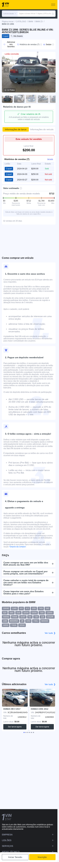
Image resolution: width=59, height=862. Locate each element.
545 (47, 608)
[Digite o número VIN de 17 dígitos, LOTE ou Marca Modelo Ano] (53, 13)
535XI (34, 613)
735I (42, 613)
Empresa (7, 834)
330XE (6, 608)
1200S (49, 613)
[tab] (24, 732)
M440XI (44, 621)
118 (42, 617)
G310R (50, 617)
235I (34, 608)
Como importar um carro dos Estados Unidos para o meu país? (23, 592)
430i (11, 613)
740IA (13, 625)
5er (29, 617)
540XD (6, 617)
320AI (22, 625)
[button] (10, 13)
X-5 (27, 608)
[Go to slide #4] (43, 99)
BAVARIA (14, 621)
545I (28, 621)
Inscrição (42, 857)
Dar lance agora (15, 727)
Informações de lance (15, 129)
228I (5, 621)
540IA (14, 617)
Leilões (6, 840)
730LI (35, 621)
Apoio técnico (11, 851)
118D (14, 608)
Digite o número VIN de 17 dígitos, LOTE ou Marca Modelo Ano (35, 13)
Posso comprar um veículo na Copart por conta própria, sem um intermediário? (25, 572)
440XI (5, 625)
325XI (25, 613)
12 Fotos (11, 90)
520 (4, 613)
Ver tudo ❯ (50, 633)
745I (41, 608)
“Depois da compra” (17, 547)
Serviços (7, 846)
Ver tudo (50, 159)
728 (36, 617)
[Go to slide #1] (7, 99)
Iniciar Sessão (15, 857)
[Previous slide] (6, 70)
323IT (22, 617)
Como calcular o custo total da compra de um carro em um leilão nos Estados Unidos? (25, 582)
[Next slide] (51, 70)
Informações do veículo (41, 129)
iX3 (21, 608)
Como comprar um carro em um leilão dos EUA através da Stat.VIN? (25, 563)
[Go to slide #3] (31, 99)
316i (18, 613)
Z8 (22, 621)
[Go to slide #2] (19, 99)
